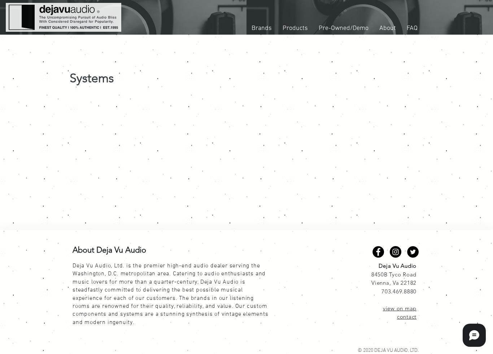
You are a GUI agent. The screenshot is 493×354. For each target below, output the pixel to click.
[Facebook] (378, 252)
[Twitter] (413, 252)
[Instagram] (395, 252)
